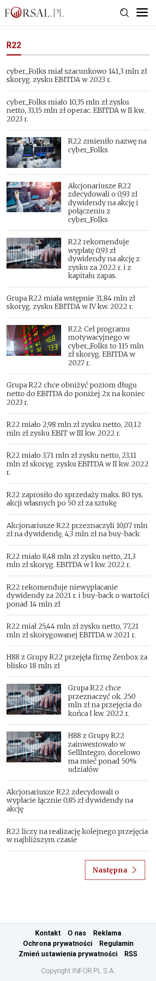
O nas (77, 933)
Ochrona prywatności (57, 943)
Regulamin (116, 943)
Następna (109, 870)
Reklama (107, 933)
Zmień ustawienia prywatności (68, 954)
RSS (130, 954)
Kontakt (48, 933)
